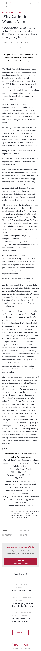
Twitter (26, 531)
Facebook (8, 535)
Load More (20, 632)
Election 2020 (16, 12)
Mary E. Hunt (8, 42)
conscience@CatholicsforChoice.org (20, 554)
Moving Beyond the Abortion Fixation (21, 620)
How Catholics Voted (21, 590)
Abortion (24, 613)
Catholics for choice (16, 648)
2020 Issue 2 (6, 12)
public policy (17, 588)
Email (25, 535)
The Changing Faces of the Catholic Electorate (22, 604)
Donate (20, 561)
